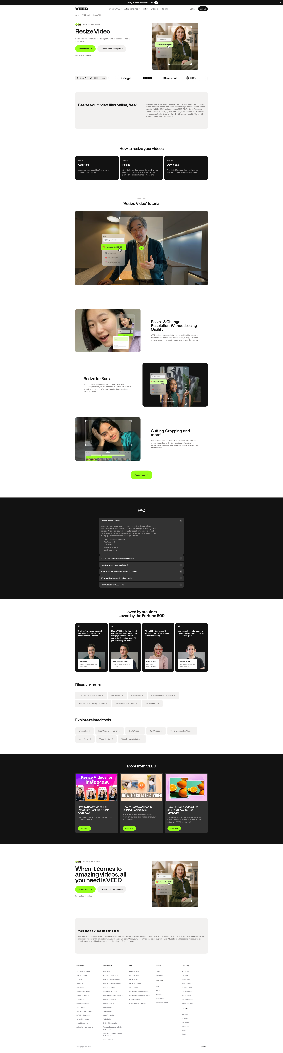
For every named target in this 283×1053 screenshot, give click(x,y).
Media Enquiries (187, 1003)
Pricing (165, 9)
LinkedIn (185, 1018)
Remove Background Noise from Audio (112, 1034)
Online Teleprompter (110, 1023)
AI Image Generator (83, 991)
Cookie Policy (187, 991)
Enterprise (155, 9)
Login (192, 9)
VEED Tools (86, 15)
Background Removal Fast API (140, 995)
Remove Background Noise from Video (112, 1028)
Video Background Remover (113, 995)
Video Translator (108, 1015)
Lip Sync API (133, 979)
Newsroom (186, 979)
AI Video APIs (134, 971)
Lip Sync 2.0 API (135, 983)
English (202, 1047)
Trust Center (186, 983)
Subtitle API (133, 987)
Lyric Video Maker (82, 1019)
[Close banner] (280, 2)
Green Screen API (135, 999)
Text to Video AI (82, 975)
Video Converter (109, 1003)
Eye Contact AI (108, 1039)
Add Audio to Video (110, 991)
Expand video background (112, 49)
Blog (157, 986)
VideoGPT (80, 999)
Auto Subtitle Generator (111, 979)
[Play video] (141, 248)
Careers (185, 975)
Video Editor (107, 971)
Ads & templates (131, 9)
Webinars (159, 994)
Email (184, 1034)
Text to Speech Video (84, 1011)
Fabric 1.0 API (134, 975)
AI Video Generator (83, 971)
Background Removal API (138, 991)
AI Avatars (80, 987)
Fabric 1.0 (79, 983)
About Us (185, 971)
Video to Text (107, 1007)
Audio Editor (107, 1019)
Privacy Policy (187, 987)
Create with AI (114, 9)
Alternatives (160, 998)
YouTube (185, 1014)
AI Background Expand (84, 1027)
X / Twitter (185, 1022)
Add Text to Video (109, 987)
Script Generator (82, 1023)
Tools (144, 9)
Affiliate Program (162, 1002)
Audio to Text (107, 1011)
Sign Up (203, 9)
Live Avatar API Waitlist (137, 1003)
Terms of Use (186, 995)
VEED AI (79, 979)
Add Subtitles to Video (111, 975)
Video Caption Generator (112, 983)
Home (77, 15)
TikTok (184, 1030)
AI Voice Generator (83, 1015)
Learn (158, 990)
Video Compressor (109, 999)
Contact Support (188, 999)
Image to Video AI (82, 995)
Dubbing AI (80, 1007)
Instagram (185, 1026)
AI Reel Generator (82, 1003)
